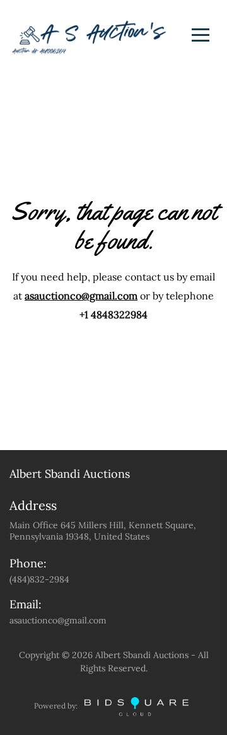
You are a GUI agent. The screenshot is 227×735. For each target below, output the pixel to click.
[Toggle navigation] (200, 35)
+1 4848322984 (113, 314)
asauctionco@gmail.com (81, 295)
